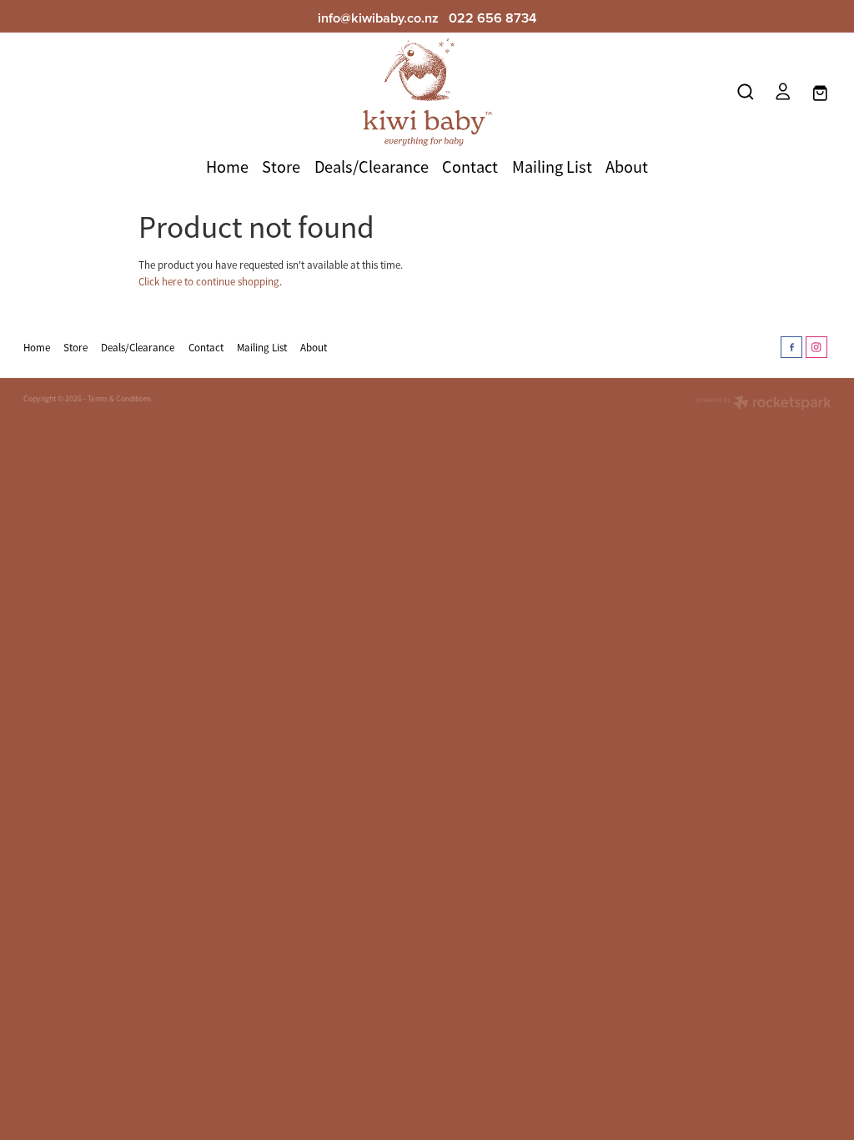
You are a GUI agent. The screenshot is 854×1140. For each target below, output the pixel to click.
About (626, 167)
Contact (470, 167)
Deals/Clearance (371, 167)
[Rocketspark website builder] (763, 404)
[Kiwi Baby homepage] (427, 92)
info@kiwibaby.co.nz (378, 18)
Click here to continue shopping (208, 282)
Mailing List (552, 167)
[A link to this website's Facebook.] (791, 347)
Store (281, 167)
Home (227, 167)
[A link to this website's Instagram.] (816, 347)
